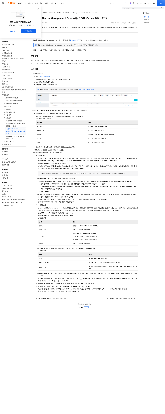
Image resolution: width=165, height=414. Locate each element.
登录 (161, 3)
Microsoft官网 (74, 40)
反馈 (87, 307)
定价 (41, 3)
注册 (154, 3)
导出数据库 (60, 12)
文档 (141, 3)
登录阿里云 (28, 31)
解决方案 (30, 3)
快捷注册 (12, 31)
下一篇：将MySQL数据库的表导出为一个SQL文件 (119, 299)
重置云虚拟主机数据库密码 (86, 90)
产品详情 (123, 23)
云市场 (46, 3)
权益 (36, 3)
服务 (56, 3)
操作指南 (45, 12)
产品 (24, 3)
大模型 (20, 3)
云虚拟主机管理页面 (44, 77)
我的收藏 (133, 23)
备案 (145, 3)
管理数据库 (52, 12)
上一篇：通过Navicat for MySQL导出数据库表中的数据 (49, 299)
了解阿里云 (63, 3)
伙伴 (51, 3)
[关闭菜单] (3, 3)
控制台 (149, 3)
